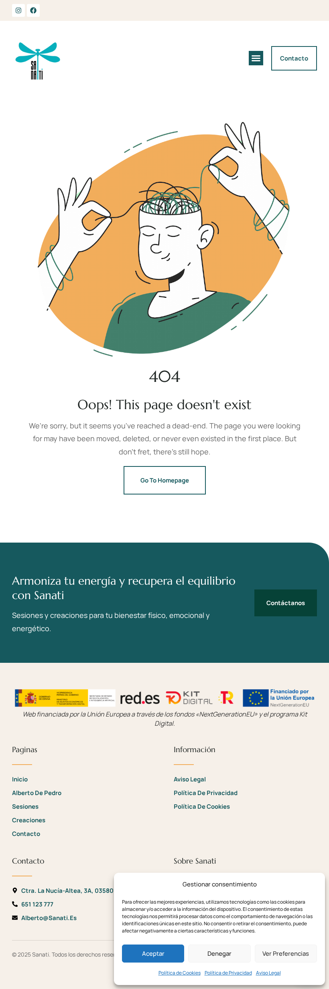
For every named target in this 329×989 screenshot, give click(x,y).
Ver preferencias (285, 953)
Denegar (219, 953)
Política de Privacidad (228, 972)
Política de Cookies (179, 972)
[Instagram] (18, 10)
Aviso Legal (268, 972)
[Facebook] (33, 10)
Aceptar (153, 953)
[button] (256, 58)
